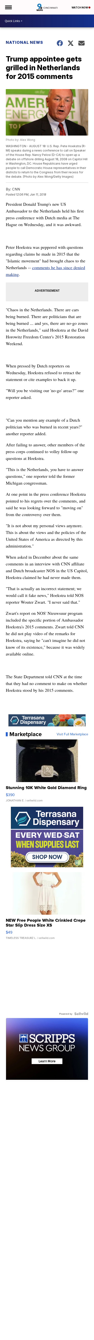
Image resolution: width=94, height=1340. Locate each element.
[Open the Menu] (8, 7)
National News (24, 42)
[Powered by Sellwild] (81, 1013)
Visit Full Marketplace (72, 734)
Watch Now (80, 7)
